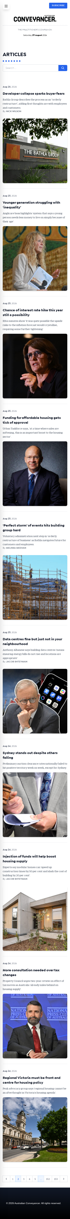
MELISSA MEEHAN (16, 548)
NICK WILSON (13, 111)
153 (56, 1178)
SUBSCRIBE (58, 5)
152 (48, 1178)
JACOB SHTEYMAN (16, 662)
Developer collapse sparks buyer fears (34, 93)
